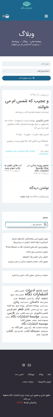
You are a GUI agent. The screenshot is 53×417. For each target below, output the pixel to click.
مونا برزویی (27, 327)
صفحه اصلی (35, 41)
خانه (49, 374)
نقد (12, 327)
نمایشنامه (44, 331)
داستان (34, 302)
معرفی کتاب (25, 320)
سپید (46, 309)
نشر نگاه (19, 327)
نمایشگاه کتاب (43, 153)
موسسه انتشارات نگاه (35, 324)
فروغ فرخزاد (44, 317)
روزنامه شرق (20, 305)
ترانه (37, 298)
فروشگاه (31, 374)
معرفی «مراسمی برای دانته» (37, 252)
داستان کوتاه (24, 302)
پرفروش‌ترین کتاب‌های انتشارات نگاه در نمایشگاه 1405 (27, 247)
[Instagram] (23, 365)
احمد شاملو (42, 290)
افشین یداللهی (19, 291)
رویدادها (15, 41)
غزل (17, 313)
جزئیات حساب (28, 381)
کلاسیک (45, 335)
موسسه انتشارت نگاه (40, 327)
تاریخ (12, 294)
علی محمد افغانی (26, 313)
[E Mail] (29, 365)
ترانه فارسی (30, 298)
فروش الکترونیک (44, 381)
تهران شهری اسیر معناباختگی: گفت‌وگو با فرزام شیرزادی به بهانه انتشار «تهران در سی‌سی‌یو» (30, 240)
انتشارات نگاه (30, 151)
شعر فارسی (21, 151)
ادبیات (30, 290)
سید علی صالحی (37, 309)
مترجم (8, 317)
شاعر (27, 309)
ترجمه (22, 298)
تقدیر (15, 298)
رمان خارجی (44, 305)
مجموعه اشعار (43, 320)
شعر (20, 309)
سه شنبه (10, 305)
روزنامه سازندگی (32, 305)
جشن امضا (44, 302)
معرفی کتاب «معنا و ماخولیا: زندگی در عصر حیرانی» (28, 261)
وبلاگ (41, 374)
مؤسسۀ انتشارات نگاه (25, 316)
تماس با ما (19, 374)
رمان (16, 302)
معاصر (34, 320)
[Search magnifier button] (45, 224)
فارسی (11, 313)
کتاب (9, 331)
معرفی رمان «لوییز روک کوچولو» (35, 257)
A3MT (20, 402)
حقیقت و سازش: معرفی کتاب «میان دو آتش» (30, 275)
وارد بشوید (24, 196)
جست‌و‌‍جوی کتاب (26, 78)
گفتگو (38, 334)
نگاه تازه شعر (18, 331)
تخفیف (44, 298)
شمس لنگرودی (42, 120)
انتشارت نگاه (20, 295)
